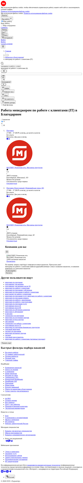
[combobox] (11, 66)
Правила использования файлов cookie (38, 13)
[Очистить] (4, 71)
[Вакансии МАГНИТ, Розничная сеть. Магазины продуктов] (43, 153)
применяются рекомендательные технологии (43, 465)
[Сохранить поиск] (3, 77)
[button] (3, 40)
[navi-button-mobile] (3, 46)
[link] (4, 35)
